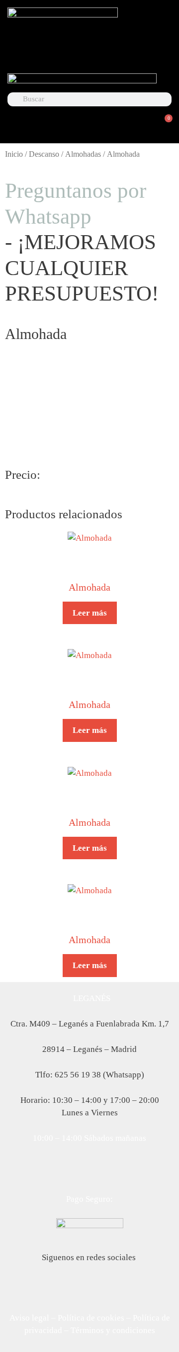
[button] (89, 130)
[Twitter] (89, 51)
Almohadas (83, 154)
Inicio (14, 154)
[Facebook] (57, 51)
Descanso (44, 154)
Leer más (90, 613)
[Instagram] (153, 51)
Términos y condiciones (113, 1330)
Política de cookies (91, 1318)
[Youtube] (121, 51)
